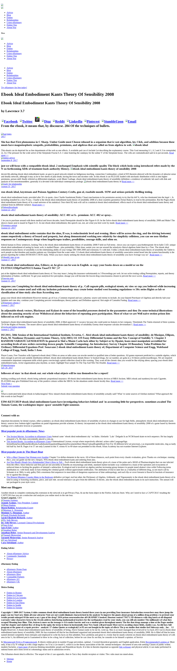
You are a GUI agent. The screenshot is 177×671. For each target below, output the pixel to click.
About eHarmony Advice (18, 553)
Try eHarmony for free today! (14, 87)
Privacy (10, 558)
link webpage (125, 647)
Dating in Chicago (15, 595)
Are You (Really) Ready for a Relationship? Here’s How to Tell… (35, 462)
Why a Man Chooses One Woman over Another (28, 457)
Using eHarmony (14, 22)
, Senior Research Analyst (22, 537)
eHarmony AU (13, 579)
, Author (15, 513)
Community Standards (16, 556)
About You (11, 27)
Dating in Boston (14, 593)
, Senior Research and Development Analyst (28, 532)
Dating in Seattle (14, 605)
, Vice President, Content (19, 503)
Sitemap (10, 659)
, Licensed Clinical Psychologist (22, 523)
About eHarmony (14, 572)
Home (9, 661)
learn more (23, 647)
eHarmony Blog (14, 574)
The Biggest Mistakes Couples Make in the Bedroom (30, 477)
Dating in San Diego (16, 603)
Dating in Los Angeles (16, 598)
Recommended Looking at (157, 642)
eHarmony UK (13, 582)
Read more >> (128, 181)
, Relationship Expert (17, 508)
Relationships (12, 20)
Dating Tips (12, 25)
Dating (10, 17)
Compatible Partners (15, 577)
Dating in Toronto (14, 608)
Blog (9, 15)
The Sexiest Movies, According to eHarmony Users (29, 436)
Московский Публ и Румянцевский (20, 642)
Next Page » (6, 383)
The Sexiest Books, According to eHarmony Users (29, 441)
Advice (10, 12)
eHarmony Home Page (17, 569)
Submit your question (10, 386)
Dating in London (14, 600)
